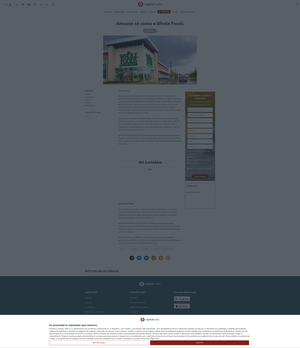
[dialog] (150, 331)
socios (71, 328)
